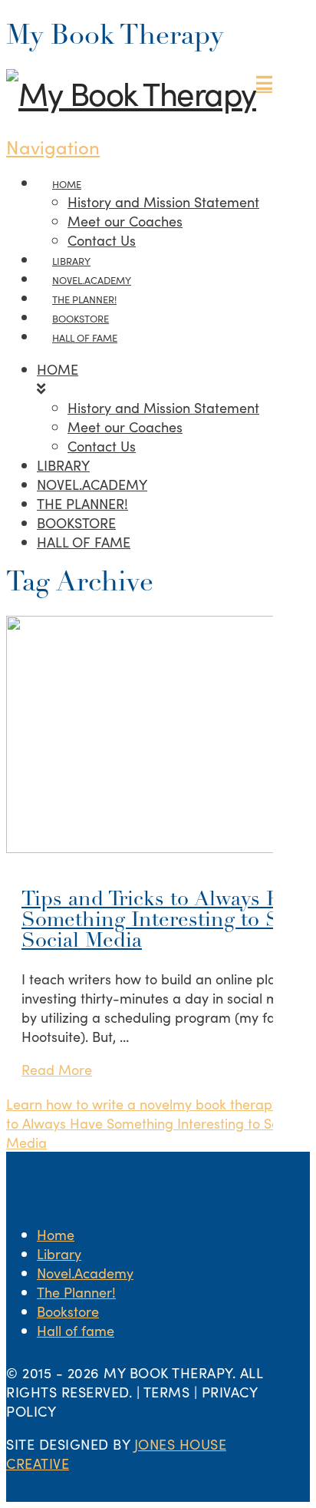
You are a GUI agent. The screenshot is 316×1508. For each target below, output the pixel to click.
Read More (56, 1069)
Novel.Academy (85, 1272)
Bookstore (68, 1311)
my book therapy (226, 1103)
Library (59, 1253)
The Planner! (76, 1291)
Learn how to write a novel (89, 1103)
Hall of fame (75, 1330)
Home (55, 1234)
